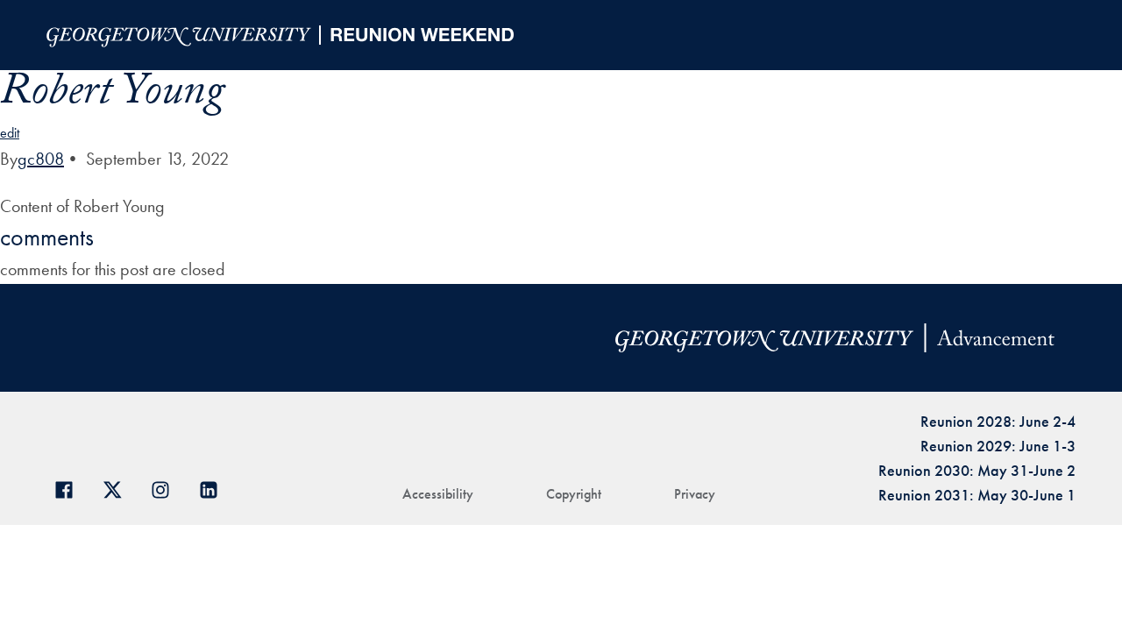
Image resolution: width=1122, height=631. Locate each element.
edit (9, 133)
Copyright (573, 494)
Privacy (694, 494)
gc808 (41, 158)
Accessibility (437, 494)
